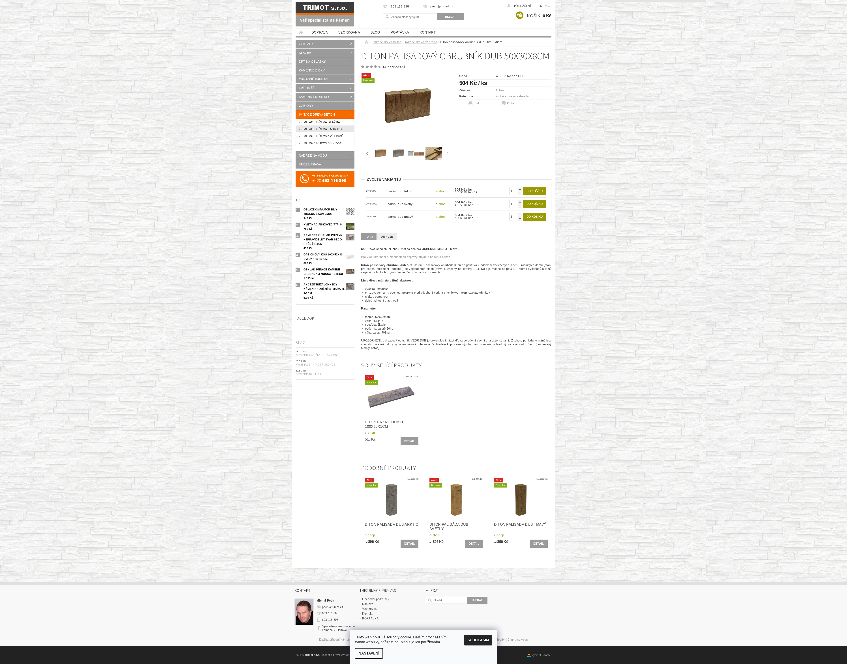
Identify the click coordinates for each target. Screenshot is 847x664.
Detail (409, 441)
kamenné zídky (312, 70)
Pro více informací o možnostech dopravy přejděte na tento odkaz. (406, 257)
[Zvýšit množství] (520, 189)
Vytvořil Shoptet (541, 655)
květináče (308, 88)
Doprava (319, 32)
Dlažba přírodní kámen (334, 639)
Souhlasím (478, 640)
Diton (500, 90)
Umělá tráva (310, 164)
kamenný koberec (315, 97)
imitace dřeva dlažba (321, 122)
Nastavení (369, 653)
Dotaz (511, 103)
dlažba (305, 52)
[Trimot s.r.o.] (325, 14)
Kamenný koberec (309, 374)
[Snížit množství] (520, 193)
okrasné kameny (313, 79)
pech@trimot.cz (332, 607)
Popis (369, 236)
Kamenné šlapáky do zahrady (317, 355)
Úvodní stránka (301, 32)
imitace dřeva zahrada (323, 129)
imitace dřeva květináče (324, 136)
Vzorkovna (349, 32)
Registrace (542, 6)
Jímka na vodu (518, 639)
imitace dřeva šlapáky (322, 142)
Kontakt (428, 32)
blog (375, 32)
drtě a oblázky (312, 61)
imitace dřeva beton (317, 114)
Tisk (477, 103)
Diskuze (387, 236)
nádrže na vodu (313, 155)
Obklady (306, 44)
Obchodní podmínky (375, 599)
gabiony (306, 105)
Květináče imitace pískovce (315, 364)
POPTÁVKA (400, 32)
